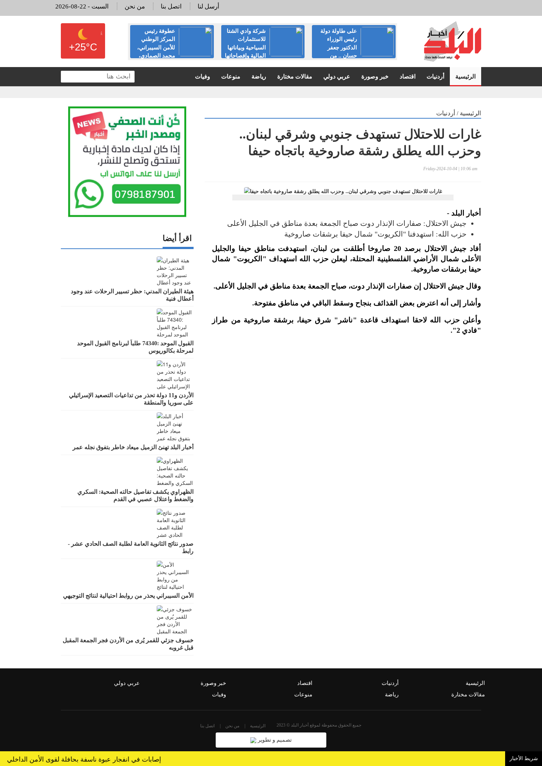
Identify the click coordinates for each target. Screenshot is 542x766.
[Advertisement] (343, 428)
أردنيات (435, 76)
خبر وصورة (375, 76)
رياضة (258, 76)
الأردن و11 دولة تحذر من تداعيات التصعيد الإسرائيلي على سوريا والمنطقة (131, 399)
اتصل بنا (171, 6)
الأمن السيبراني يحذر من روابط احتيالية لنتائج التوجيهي (128, 595)
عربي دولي (336, 76)
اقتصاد (408, 76)
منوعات (230, 76)
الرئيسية (465, 76)
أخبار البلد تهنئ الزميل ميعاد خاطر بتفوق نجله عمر (133, 447)
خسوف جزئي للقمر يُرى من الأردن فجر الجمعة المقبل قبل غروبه (128, 644)
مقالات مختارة (294, 76)
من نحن (135, 6)
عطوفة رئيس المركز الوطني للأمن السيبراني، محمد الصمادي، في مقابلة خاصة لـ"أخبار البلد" (174, 47)
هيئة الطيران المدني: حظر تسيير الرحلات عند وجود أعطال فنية (132, 295)
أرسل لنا (208, 6)
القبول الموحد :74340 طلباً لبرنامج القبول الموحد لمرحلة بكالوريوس (135, 347)
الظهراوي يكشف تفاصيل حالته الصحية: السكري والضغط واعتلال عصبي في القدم (135, 495)
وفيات (202, 76)
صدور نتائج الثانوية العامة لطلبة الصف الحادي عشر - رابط (131, 547)
